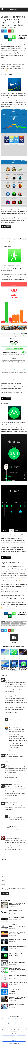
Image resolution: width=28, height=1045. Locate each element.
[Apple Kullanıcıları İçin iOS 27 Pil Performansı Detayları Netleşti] (14, 663)
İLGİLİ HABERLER (7, 646)
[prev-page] (13, 672)
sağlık (11, 625)
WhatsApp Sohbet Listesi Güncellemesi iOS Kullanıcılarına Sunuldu (23, 669)
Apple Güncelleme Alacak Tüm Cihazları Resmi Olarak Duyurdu (23, 657)
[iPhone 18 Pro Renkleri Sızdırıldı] (4, 941)
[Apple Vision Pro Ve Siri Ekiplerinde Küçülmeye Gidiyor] (4, 963)
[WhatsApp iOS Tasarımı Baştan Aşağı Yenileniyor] (4, 956)
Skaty (6, 837)
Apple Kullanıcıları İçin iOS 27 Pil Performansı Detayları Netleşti (13, 669)
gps (20, 621)
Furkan (4, 27)
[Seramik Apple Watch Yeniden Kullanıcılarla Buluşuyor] (4, 920)
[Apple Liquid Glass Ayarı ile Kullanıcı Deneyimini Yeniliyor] (5, 663)
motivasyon (13, 623)
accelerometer (9, 621)
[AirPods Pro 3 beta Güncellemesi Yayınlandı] (4, 977)
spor (18, 625)
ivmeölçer (3, 623)
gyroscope (24, 621)
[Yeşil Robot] (18, 1021)
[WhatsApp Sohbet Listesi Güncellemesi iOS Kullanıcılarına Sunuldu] (23, 663)
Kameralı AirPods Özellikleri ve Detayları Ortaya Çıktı (17, 903)
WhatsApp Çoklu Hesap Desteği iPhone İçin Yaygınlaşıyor (13, 657)
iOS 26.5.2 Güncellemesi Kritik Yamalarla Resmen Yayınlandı (4, 657)
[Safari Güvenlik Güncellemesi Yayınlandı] (4, 992)
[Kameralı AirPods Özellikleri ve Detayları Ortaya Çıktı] (4, 905)
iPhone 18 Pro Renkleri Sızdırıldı (17, 939)
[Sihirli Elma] (11, 1021)
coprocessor (15, 621)
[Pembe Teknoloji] (11, 1025)
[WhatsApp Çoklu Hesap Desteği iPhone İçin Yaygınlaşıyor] (14, 652)
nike (24, 623)
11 (15, 27)
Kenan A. (7, 679)
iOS (6, 12)
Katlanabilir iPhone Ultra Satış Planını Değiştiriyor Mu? (17, 997)
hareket (3, 622)
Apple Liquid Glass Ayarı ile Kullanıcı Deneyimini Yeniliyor (5, 668)
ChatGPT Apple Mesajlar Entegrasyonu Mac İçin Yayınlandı (18, 968)
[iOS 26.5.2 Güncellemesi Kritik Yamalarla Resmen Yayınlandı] (5, 652)
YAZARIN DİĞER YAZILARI (18, 646)
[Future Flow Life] (18, 1025)
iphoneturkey (19, 622)
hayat (14, 622)
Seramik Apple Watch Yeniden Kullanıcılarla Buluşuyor (17, 918)
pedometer (4, 625)
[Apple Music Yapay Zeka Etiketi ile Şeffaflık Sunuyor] (4, 985)
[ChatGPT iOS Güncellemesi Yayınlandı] (4, 912)
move (18, 623)
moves (21, 623)
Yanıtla (6, 715)
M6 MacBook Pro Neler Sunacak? (17, 946)
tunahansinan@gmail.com (16, 828)
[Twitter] (5, 31)
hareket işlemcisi (9, 622)
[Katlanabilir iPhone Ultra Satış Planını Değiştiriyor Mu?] (4, 999)
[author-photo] (14, 637)
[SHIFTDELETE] (4, 1021)
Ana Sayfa (2, 12)
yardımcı (22, 625)
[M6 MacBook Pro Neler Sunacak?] (4, 948)
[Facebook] (2, 31)
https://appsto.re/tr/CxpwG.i (11, 777)
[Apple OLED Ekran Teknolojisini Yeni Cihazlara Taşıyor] (4, 934)
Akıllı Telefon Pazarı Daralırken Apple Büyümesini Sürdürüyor (17, 925)
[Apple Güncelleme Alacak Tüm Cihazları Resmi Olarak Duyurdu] (23, 652)
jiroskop (8, 623)
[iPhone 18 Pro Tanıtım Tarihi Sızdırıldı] (4, 1006)
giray (6, 754)
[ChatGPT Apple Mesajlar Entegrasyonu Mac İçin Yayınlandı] (4, 970)
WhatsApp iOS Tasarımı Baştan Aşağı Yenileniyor (17, 954)
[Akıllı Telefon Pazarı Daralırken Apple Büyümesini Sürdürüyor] (4, 927)
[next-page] (15, 672)
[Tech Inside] (24, 1021)
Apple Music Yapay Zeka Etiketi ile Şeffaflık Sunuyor (18, 983)
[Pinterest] (9, 31)
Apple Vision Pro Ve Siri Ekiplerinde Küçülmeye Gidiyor (17, 961)
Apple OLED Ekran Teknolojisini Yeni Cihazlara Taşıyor (17, 932)
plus (8, 625)
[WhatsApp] (12, 31)
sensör (15, 625)
